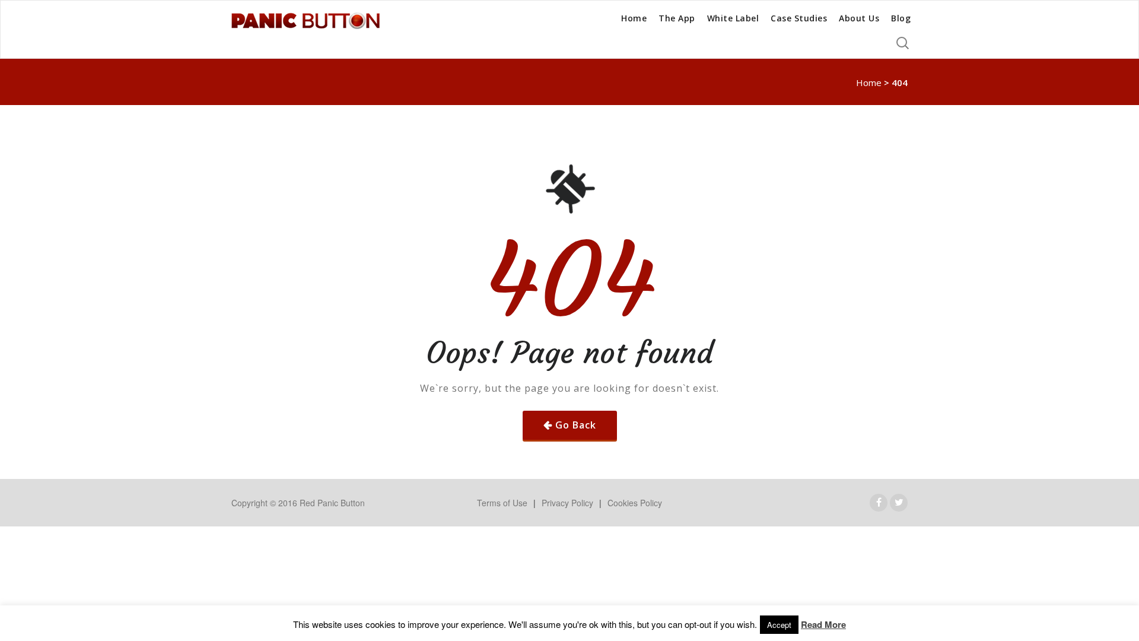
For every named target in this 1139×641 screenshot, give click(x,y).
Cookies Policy (634, 503)
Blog (901, 18)
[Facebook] (879, 502)
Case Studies (799, 18)
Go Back (575, 424)
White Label (733, 18)
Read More (823, 624)
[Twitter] (899, 502)
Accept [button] (779, 624)
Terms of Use (502, 503)
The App (676, 18)
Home (634, 18)
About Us (859, 18)
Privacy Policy (567, 503)
